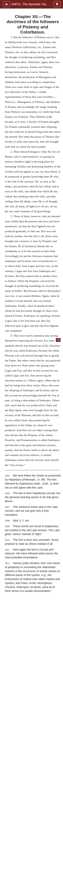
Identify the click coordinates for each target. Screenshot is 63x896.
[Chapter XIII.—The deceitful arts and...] (59, 448)
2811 (55, 261)
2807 (39, 152)
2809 (38, 207)
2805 (52, 37)
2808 (37, 157)
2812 (25, 381)
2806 (40, 112)
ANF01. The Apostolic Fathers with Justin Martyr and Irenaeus (30, 4)
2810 (38, 236)
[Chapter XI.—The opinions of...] (3, 448)
